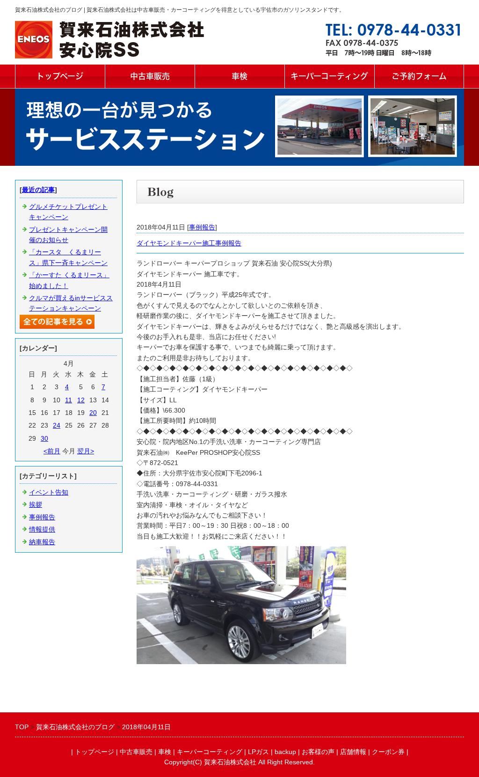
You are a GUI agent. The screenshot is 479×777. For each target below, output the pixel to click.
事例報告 (202, 227)
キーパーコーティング (329, 76)
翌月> (85, 451)
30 (44, 438)
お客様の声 (318, 751)
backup (285, 751)
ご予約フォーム (419, 76)
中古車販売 (150, 76)
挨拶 (35, 504)
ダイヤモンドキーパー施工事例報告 (189, 243)
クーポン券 (388, 751)
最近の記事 (38, 189)
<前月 (52, 451)
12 (81, 400)
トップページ (59, 76)
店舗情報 (353, 751)
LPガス (258, 751)
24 (56, 425)
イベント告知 (48, 492)
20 (93, 412)
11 (68, 400)
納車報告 (42, 542)
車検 (239, 76)
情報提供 (42, 529)
